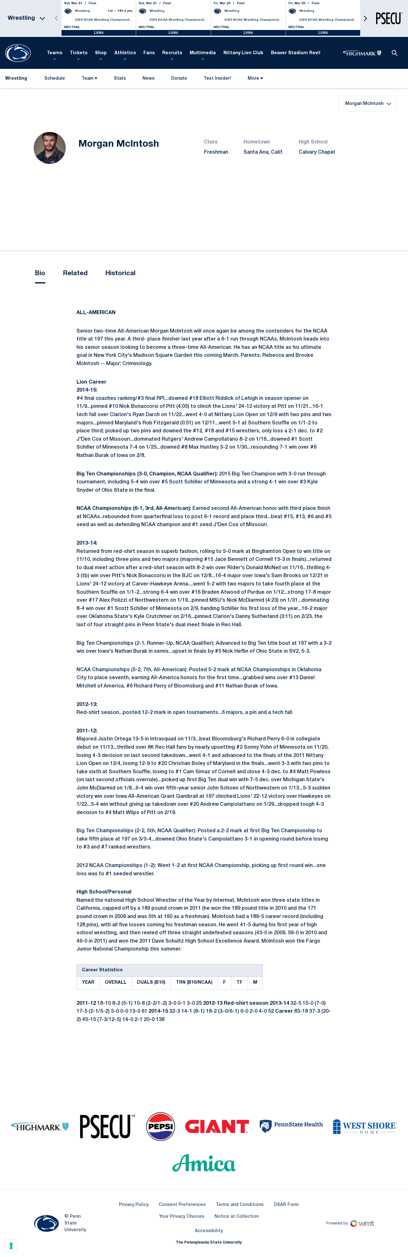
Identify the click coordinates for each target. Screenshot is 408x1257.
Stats (120, 79)
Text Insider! (217, 79)
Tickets (78, 53)
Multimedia (203, 53)
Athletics (125, 53)
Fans (149, 53)
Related (75, 273)
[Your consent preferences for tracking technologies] (11, 1246)
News (148, 79)
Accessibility (209, 1231)
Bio (40, 273)
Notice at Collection (237, 1217)
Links (99, 32)
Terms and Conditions (240, 1205)
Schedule (54, 79)
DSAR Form (286, 1205)
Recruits (172, 53)
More (253, 79)
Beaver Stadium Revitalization (306, 53)
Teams (54, 53)
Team (87, 79)
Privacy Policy (134, 1205)
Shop (101, 53)
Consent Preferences (182, 1205)
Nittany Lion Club (243, 53)
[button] (365, 18)
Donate (179, 80)
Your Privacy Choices (181, 1217)
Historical (120, 273)
